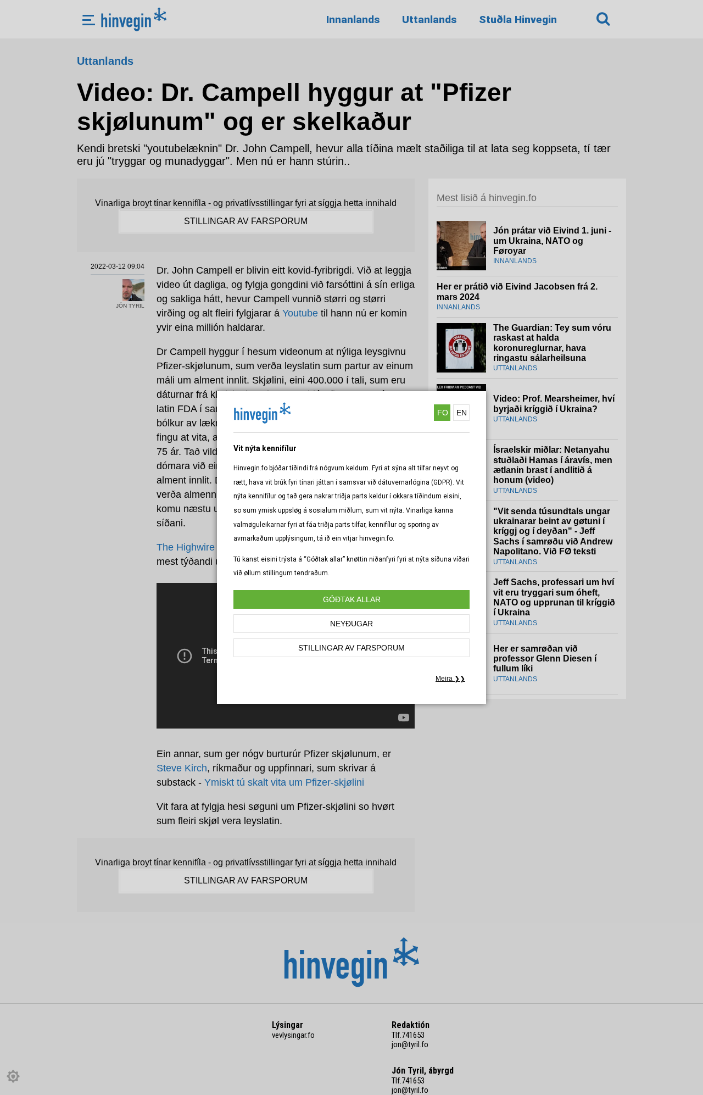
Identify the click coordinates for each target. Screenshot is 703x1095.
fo (442, 412)
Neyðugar (351, 623)
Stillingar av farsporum (351, 647)
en (461, 412)
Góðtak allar (352, 599)
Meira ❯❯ (450, 678)
